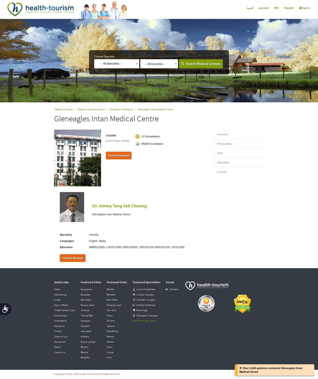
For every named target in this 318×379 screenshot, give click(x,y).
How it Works (61, 305)
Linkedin (174, 289)
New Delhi (112, 300)
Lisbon (110, 352)
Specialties (223, 162)
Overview (222, 134)
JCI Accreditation (151, 136)
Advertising (60, 295)
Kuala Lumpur (88, 342)
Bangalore (86, 289)
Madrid (85, 347)
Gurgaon (86, 321)
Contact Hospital (118, 155)
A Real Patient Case (64, 310)
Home (57, 289)
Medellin (85, 358)
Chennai (85, 310)
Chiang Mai (87, 316)
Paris (109, 358)
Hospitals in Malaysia (121, 109)
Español (289, 8)
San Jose (111, 310)
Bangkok (85, 295)
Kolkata (85, 337)
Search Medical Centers (203, 64)
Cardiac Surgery (145, 295)
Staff (219, 153)
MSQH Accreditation (152, 143)
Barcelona (86, 300)
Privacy (58, 331)
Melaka (110, 289)
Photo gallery (224, 143)
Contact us (60, 352)
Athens (110, 342)
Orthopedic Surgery (147, 316)
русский (263, 8)
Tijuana (111, 326)
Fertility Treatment (146, 305)
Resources (59, 326)
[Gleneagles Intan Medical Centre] (77, 158)
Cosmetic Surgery (146, 300)
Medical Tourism (64, 109)
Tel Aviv (111, 321)
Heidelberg (113, 331)
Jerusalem (86, 331)
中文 (276, 8)
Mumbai (111, 295)
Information (60, 321)
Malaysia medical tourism (91, 109)
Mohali (110, 337)
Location (222, 171)
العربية (250, 8)
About (57, 347)
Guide (57, 300)
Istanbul (85, 326)
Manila (84, 352)
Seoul (110, 316)
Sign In (305, 8)
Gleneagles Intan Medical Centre (155, 109)
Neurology (142, 310)
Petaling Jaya (114, 305)
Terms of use (61, 337)
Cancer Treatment (145, 289)
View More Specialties (144, 321)
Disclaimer (60, 342)
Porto (110, 347)
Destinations (61, 316)
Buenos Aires (88, 305)
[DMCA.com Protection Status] (242, 303)
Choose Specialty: (104, 56)
